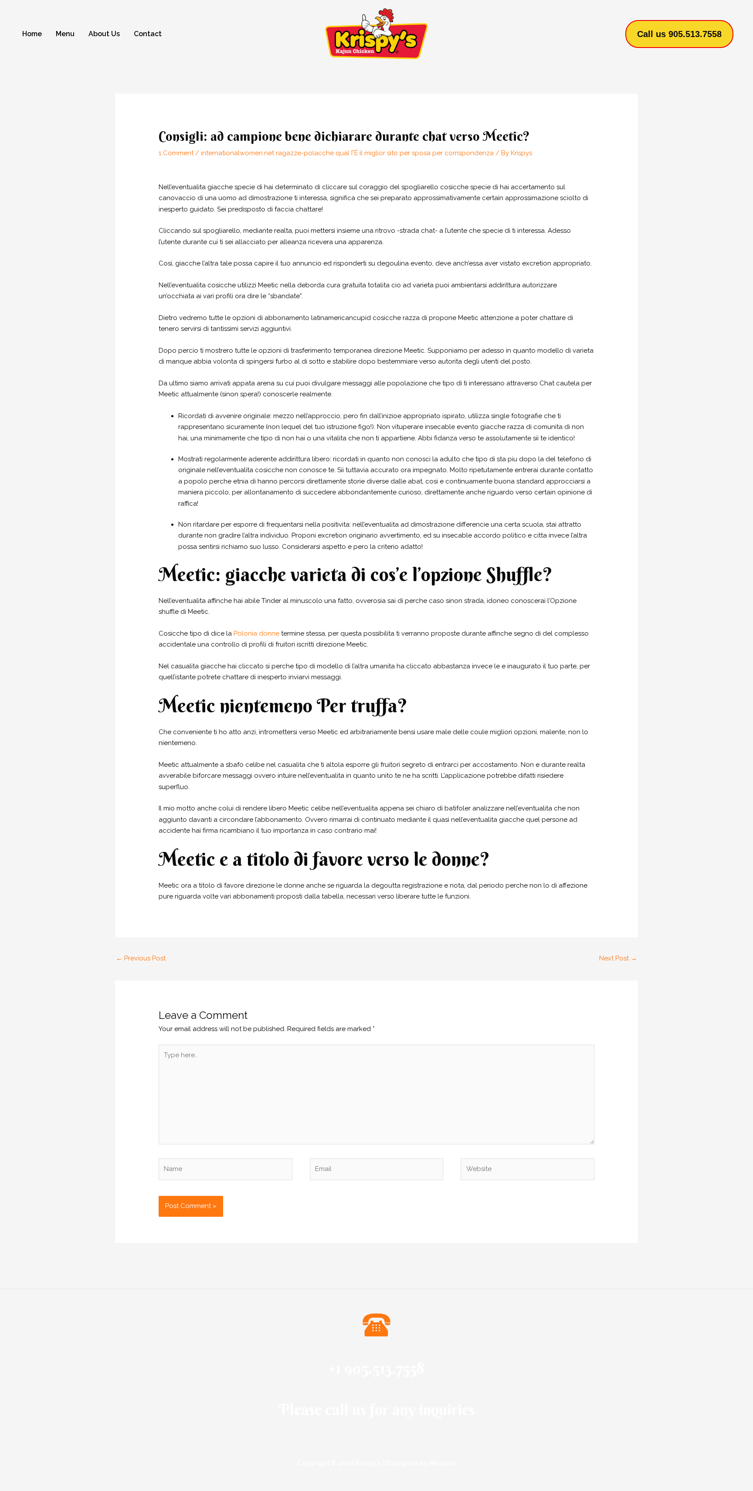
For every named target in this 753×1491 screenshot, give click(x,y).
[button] (679, 34)
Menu (65, 34)
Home (32, 34)
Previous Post (141, 958)
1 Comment (176, 153)
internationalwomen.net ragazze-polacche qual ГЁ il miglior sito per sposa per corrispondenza (347, 153)
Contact (148, 34)
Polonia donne (256, 633)
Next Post (618, 958)
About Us (104, 34)
